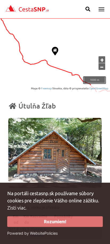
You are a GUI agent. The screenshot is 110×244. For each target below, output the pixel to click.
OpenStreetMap (98, 88)
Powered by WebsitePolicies (32, 233)
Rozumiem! (55, 221)
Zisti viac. (16, 207)
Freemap (46, 88)
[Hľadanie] (87, 9)
